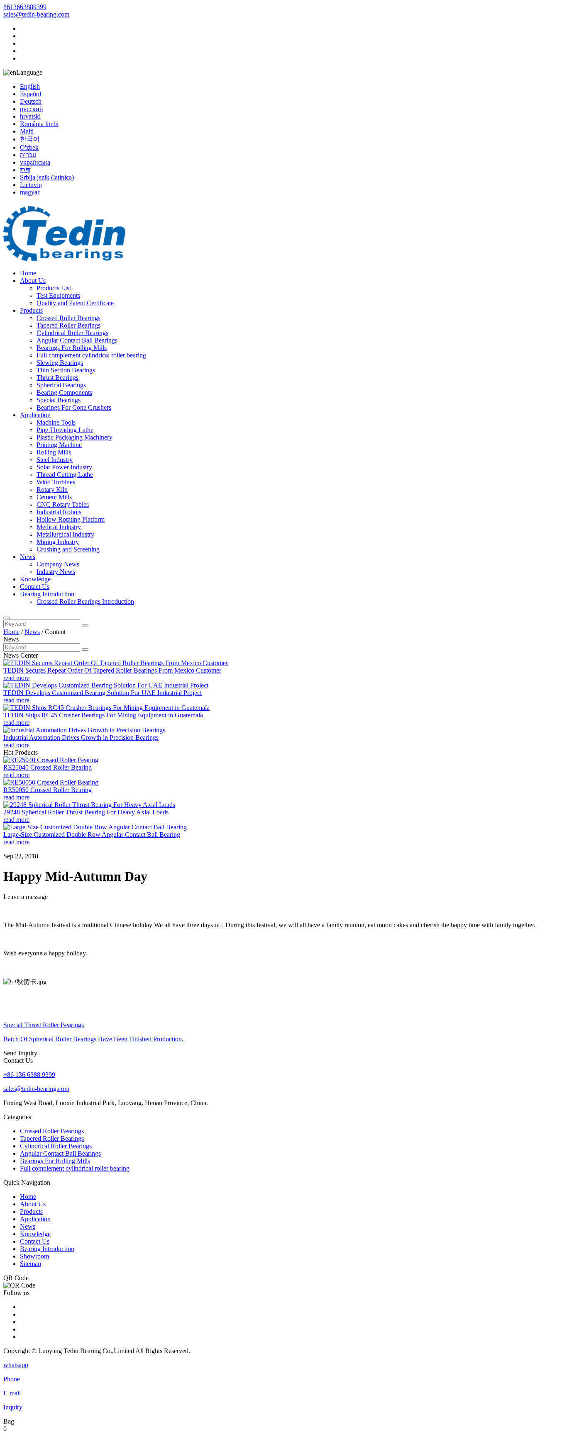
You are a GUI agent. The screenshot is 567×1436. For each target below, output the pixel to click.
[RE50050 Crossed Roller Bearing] (50, 782)
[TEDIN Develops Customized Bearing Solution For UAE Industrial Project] (105, 685)
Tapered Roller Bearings (68, 325)
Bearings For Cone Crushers (74, 407)
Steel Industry (55, 459)
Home (28, 273)
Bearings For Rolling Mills (72, 347)
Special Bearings (59, 399)
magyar (29, 192)
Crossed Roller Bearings (68, 317)
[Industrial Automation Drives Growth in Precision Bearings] (84, 730)
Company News (58, 564)
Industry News (56, 571)
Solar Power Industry (64, 467)
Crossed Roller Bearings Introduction (85, 601)
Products (31, 310)
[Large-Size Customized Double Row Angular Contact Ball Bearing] (95, 827)
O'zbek (29, 147)
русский (31, 108)
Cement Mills (54, 497)
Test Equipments (58, 295)
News (27, 556)
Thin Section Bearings (66, 370)
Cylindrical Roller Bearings (72, 332)
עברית (28, 154)
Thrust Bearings (57, 377)
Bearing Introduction (47, 594)
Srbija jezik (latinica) (47, 177)
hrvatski (30, 116)
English (30, 86)
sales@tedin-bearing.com (36, 14)
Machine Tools (56, 422)
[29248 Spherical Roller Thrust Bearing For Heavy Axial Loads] (89, 804)
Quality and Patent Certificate (75, 302)
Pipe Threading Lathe (65, 429)
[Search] (6, 618)
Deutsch (31, 101)
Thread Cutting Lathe (65, 474)
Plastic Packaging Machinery (74, 437)
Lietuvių (31, 184)
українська (35, 162)
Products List (54, 288)
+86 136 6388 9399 (29, 1074)
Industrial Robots (59, 511)
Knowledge (35, 579)
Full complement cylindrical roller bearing (91, 355)
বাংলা (25, 169)
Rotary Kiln (52, 489)
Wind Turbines (56, 482)
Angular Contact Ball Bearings (77, 340)
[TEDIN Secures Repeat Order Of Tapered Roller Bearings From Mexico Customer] (115, 662)
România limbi (39, 123)
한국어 (30, 139)
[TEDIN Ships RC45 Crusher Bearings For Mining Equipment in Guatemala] (106, 707)
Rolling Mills (54, 452)
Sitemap (30, 1263)
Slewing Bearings (60, 362)
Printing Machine (59, 444)
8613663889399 (24, 6)
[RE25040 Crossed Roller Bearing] (50, 759)
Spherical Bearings (61, 385)
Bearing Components (64, 392)
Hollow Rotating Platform (71, 519)
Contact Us (34, 586)
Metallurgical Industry (65, 534)
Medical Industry (59, 526)
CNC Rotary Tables (63, 504)
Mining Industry (58, 541)
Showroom (34, 1256)
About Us (33, 280)
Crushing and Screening (68, 549)
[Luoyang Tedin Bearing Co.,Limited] (68, 258)
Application (35, 414)
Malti (27, 131)
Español (30, 93)
